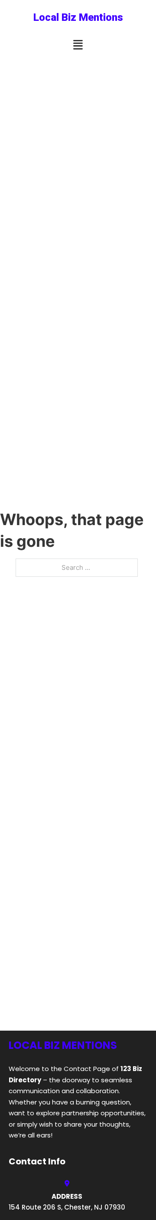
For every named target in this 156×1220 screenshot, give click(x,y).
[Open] (78, 45)
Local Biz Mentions (78, 17)
